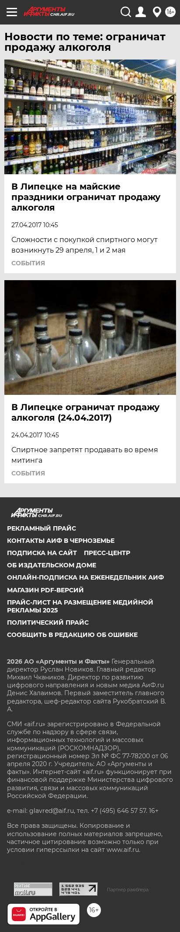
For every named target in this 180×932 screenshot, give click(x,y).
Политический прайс (48, 622)
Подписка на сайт (42, 553)
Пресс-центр (107, 553)
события (28, 263)
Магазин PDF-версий (45, 590)
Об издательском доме (51, 565)
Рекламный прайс (41, 528)
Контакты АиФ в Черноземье (60, 541)
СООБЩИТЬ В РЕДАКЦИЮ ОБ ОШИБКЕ (72, 635)
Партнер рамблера (128, 889)
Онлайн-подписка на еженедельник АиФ (85, 577)
